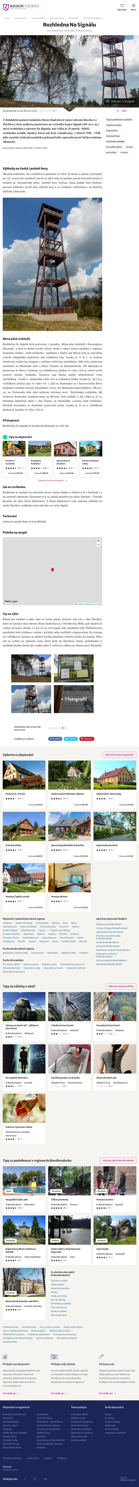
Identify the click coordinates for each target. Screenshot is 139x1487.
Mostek (21, 941)
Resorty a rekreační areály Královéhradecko (108, 937)
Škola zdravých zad (106, 1077)
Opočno (42, 930)
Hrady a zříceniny (59, 1296)
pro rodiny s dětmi (114, 147)
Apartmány (110, 1425)
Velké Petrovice (28, 930)
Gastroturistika (10, 1341)
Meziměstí (29, 934)
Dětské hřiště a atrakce (13, 1334)
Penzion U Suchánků (10, 462)
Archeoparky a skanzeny (64, 1334)
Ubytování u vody (31, 968)
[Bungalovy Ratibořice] (39, 448)
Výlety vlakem (57, 1284)
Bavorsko (41, 1447)
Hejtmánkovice (49, 937)
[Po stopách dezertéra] (24, 1058)
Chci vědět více (10, 1393)
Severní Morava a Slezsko (48, 1425)
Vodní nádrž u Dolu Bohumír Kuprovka (65, 1250)
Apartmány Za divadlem (63, 462)
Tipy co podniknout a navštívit (119, 120)
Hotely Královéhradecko (107, 942)
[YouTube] (45, 1479)
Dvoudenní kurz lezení (108, 1025)
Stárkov (75, 926)
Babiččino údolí (68, 953)
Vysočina (41, 1436)
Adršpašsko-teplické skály (15, 953)
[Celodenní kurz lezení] (69, 1006)
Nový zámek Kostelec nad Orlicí (22, 1301)
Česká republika (38, 18)
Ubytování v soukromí (115, 1432)
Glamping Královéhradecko (109, 964)
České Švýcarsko (44, 1418)
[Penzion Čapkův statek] (24, 877)
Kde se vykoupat (58, 1315)
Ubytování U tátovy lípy (108, 793)
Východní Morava (11, 1444)
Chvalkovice (8, 941)
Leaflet (79, 604)
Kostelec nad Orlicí (11, 934)
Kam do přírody (113, 136)
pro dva (129, 147)
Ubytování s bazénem (81, 1429)
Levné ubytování (78, 1440)
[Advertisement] (52, 158)
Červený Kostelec (48, 926)
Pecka (74, 923)
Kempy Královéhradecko (108, 946)
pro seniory (111, 152)
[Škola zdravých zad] (115, 1058)
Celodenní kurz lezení (62, 1025)
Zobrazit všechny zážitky (121, 986)
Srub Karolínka (13, 845)
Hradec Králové (10, 930)
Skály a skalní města (73, 1327)
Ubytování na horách (53, 968)
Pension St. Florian (15, 793)
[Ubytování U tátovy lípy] (115, 775)
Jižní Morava (42, 1414)
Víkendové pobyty (11, 968)
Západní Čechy (10, 1436)
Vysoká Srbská (69, 941)
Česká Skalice (42, 923)
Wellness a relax (49, 964)
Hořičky (52, 934)
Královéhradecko (57, 18)
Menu (133, 10)
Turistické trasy (29, 1327)
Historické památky (60, 1288)
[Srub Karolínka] (24, 826)
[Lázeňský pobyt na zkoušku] (69, 1058)
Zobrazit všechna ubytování (51, 480)
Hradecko (83, 953)
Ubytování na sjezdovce (14, 971)
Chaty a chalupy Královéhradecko (112, 928)
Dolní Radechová (30, 937)
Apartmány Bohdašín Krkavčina (67, 845)
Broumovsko (37, 953)
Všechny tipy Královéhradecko (118, 1160)
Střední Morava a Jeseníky (15, 1432)
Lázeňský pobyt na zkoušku (65, 1077)
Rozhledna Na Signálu (92, 18)
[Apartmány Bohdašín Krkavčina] (69, 826)
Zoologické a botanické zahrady (18, 1338)
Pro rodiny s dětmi (11, 964)
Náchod (55, 923)
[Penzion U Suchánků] (14, 448)
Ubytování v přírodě (76, 968)
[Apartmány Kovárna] (115, 826)
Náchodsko (73, 18)
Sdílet (124, 111)
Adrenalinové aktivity (67, 1338)
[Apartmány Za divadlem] (65, 448)
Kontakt (48, 1458)
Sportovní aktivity (44, 1338)
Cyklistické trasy (10, 1327)
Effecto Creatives (128, 1479)
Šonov (55, 941)
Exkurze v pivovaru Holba (19, 1127)
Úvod (7, 18)
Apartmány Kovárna (107, 845)
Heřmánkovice (10, 926)
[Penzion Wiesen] (69, 877)
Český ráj (7, 1429)
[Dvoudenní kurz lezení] (115, 1006)
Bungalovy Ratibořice (36, 462)
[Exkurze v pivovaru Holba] (24, 1108)
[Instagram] (35, 1479)
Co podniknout (20, 18)
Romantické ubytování (81, 1421)
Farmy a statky (112, 1429)
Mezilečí (63, 934)
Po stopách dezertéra (17, 1077)
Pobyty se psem (31, 964)
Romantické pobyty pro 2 (72, 964)
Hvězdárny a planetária (39, 1334)
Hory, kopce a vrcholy (50, 1327)
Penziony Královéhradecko (108, 924)
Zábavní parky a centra (59, 1330)
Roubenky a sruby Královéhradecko (113, 950)
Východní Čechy (10, 1440)
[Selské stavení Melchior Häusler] (69, 775)
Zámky (54, 1292)
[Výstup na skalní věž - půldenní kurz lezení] (24, 1006)
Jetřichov (74, 934)
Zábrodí (82, 941)
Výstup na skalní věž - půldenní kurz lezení (22, 1027)
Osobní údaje (33, 1458)
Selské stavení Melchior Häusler (67, 793)
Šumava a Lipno (10, 1425)
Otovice (32, 941)
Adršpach (7, 923)
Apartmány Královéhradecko (110, 932)
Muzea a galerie (38, 1330)
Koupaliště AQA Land (17, 1199)
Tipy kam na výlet (113, 125)
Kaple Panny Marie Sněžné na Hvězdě (21, 1250)
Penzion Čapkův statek (17, 896)
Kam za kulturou (59, 1307)
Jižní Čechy (8, 1418)
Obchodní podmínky (12, 1458)
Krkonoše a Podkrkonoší (14, 1414)
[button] (52, 571)
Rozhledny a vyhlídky (115, 141)
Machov (41, 934)
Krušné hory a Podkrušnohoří (50, 1440)
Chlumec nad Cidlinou (60, 930)
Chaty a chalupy (112, 1421)
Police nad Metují (28, 926)
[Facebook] (24, 1479)
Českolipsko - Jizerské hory (50, 1421)
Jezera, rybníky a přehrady (15, 1330)
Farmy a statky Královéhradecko (111, 960)
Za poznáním (112, 130)
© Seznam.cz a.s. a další (92, 604)
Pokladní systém (10, 1470)
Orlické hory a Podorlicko (48, 1429)
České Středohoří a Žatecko (50, 1444)
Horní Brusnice (67, 937)
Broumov (63, 926)
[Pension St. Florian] (24, 775)
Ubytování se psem (80, 1425)
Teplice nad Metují (23, 923)
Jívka (65, 923)
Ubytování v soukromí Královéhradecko (106, 955)
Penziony (109, 1418)
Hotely (108, 1414)
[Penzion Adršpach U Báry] (90, 448)
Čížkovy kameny (59, 1199)
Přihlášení (61, 1458)
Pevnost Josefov (104, 1199)
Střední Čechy (43, 1432)
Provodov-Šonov (11, 937)
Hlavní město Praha (12, 1447)
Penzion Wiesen (59, 896)
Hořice (80, 937)
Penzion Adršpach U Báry (90, 462)
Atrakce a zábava (59, 1311)
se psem (124, 152)
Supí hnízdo (102, 1249)
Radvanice (44, 941)
